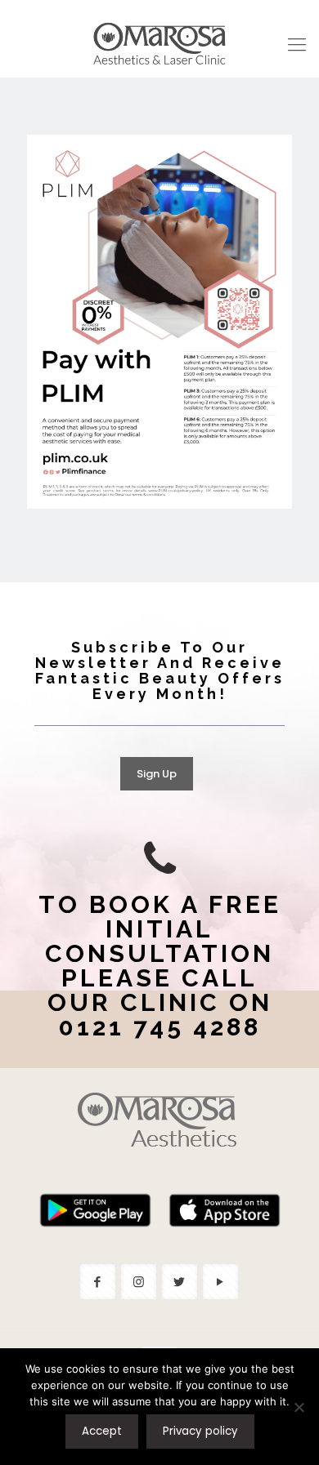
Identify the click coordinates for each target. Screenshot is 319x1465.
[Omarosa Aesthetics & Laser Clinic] (159, 44)
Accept (102, 1431)
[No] (298, 1407)
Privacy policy (200, 1431)
